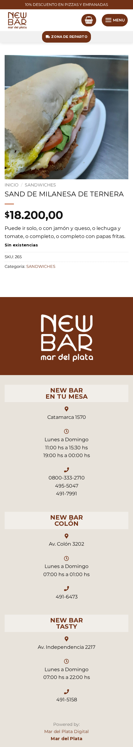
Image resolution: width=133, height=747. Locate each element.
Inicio (12, 184)
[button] (88, 20)
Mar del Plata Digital (66, 731)
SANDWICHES (40, 184)
